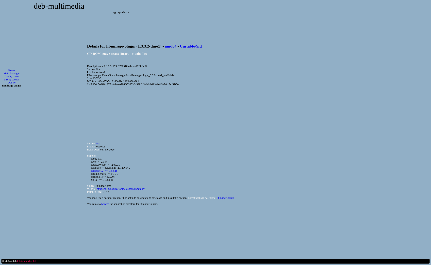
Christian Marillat (26, 261)
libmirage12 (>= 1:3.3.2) (104, 170)
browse (105, 204)
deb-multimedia (59, 6)
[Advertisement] (188, 112)
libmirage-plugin (225, 197)
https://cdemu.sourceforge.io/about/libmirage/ (121, 188)
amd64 (170, 46)
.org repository (120, 12)
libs (98, 143)
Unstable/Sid (191, 46)
